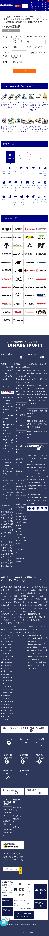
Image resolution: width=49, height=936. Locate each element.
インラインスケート (21, 202)
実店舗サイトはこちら (41, 904)
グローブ (27, 172)
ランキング (38, 6)
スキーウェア (3, 187)
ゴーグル (21, 172)
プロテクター (39, 172)
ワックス (45, 187)
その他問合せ (24, 771)
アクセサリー (33, 201)
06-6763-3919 (22, 889)
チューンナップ (45, 173)
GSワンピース (21, 187)
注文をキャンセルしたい (7, 832)
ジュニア (14, 43)
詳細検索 (31, 7)
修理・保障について (8, 772)
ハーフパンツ (27, 187)
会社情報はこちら (7, 902)
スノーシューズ (9, 202)
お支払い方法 (8, 739)
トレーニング (39, 201)
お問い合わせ (43, 891)
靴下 (33, 185)
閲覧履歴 (45, 7)
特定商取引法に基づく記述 (10, 924)
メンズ (14, 39)
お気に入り (42, 6)
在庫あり (17, 56)
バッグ (3, 200)
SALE (22, 58)
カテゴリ (35, 7)
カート (48, 8)
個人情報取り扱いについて (28, 924)
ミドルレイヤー (9, 188)
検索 (26, 6)
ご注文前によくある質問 (8, 756)
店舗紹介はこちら (7, 911)
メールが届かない (40, 740)
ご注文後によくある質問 (24, 756)
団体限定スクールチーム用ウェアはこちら (23, 915)
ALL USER (17, 37)
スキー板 (3, 172)
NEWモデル (45, 201)
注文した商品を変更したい (7, 813)
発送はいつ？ (24, 739)
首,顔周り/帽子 (39, 187)
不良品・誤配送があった (17, 819)
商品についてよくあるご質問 (40, 758)
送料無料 (14, 58)
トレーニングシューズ (15, 203)
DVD (27, 200)
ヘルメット (33, 172)
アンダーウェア (15, 188)
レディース (15, 41)
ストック (15, 172)
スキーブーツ (9, 172)
